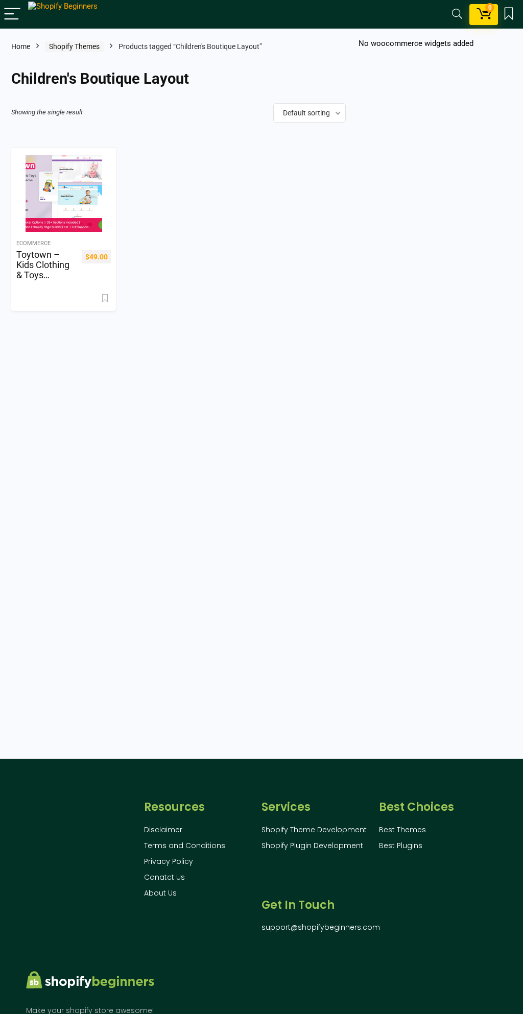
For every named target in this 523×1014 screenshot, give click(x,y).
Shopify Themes (74, 46)
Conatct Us (164, 877)
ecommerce (33, 243)
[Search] (457, 14)
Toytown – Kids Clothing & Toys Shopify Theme (42, 275)
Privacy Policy (168, 861)
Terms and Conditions (184, 845)
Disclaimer (163, 830)
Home (20, 46)
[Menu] (12, 14)
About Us (160, 893)
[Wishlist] (509, 14)
